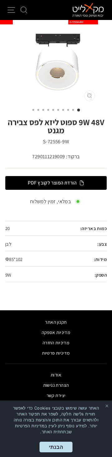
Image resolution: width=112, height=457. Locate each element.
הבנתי (56, 447)
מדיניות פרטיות (56, 353)
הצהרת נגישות (56, 385)
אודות (56, 374)
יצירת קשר (56, 395)
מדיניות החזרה (56, 342)
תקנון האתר (56, 322)
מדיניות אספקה (56, 332)
